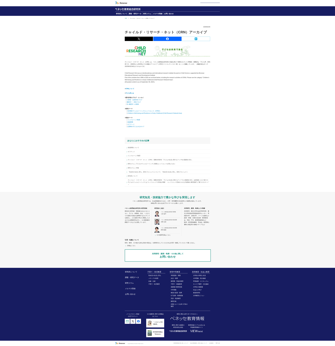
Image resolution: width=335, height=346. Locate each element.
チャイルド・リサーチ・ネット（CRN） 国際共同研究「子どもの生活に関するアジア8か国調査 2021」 (160, 160)
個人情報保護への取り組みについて (198, 343)
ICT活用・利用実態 (177, 295)
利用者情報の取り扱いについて (181, 343)
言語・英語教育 (176, 298)
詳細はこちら (131, 245)
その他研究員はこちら (163, 235)
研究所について (121, 14)
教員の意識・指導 (176, 292)
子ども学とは (130, 93)
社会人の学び (197, 290)
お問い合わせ (169, 14)
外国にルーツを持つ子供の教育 (179, 305)
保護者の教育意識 (176, 287)
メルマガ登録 (157, 14)
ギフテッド (131, 124)
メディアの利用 (153, 278)
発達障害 (130, 122)
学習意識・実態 (176, 275)
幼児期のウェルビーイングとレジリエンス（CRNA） (144, 111)
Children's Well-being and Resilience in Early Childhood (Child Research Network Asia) (155, 113)
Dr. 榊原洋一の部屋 (133, 104)
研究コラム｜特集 (133, 168)
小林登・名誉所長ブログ (134, 100)
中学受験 (173, 290)
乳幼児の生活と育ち (154, 275)
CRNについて (130, 88)
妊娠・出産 (151, 281)
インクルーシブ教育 (134, 120)
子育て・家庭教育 (176, 284)
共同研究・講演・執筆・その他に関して (167, 255)
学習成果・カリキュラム (201, 281)
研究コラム (147, 14)
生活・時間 (174, 278)
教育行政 (173, 301)
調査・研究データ (135, 14)
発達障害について (133, 147)
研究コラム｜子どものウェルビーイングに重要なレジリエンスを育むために (151, 164)
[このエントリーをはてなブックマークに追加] (196, 40)
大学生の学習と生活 (199, 275)
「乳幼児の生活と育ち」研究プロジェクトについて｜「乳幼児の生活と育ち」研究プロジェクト (158, 172)
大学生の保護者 (198, 287)
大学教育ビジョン (198, 295)
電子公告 (218, 343)
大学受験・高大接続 (199, 278)
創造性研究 (196, 292)
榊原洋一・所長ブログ (134, 102)
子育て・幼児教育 (154, 284)
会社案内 (211, 343)
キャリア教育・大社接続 (201, 284)
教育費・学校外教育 (177, 281)
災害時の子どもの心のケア (136, 126)
